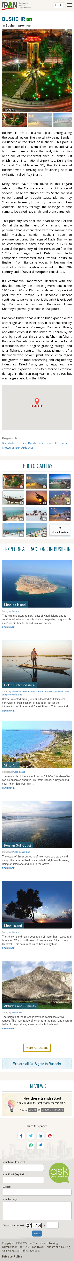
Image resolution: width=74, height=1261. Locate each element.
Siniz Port (10, 765)
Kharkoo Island (15, 604)
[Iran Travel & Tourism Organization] (17, 5)
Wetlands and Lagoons (23, 691)
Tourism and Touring (57, 1246)
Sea (28, 851)
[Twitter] (31, 1136)
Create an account (52, 1109)
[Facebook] (21, 1136)
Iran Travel (38, 1246)
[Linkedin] (40, 1136)
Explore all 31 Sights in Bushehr (37, 1063)
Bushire (22, 443)
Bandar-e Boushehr (41, 443)
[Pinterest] (49, 1136)
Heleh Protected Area (19, 684)
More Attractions (37, 1048)
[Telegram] (40, 1145)
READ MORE (8, 627)
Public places (18, 771)
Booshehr (8, 443)
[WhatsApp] (31, 1145)
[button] (37, 402)
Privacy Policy (12, 1256)
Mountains (17, 1012)
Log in (32, 1109)
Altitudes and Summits (20, 1005)
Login (58, 5)
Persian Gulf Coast (17, 845)
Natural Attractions (45, 691)
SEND (37, 1233)
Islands (15, 611)
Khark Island (13, 925)
